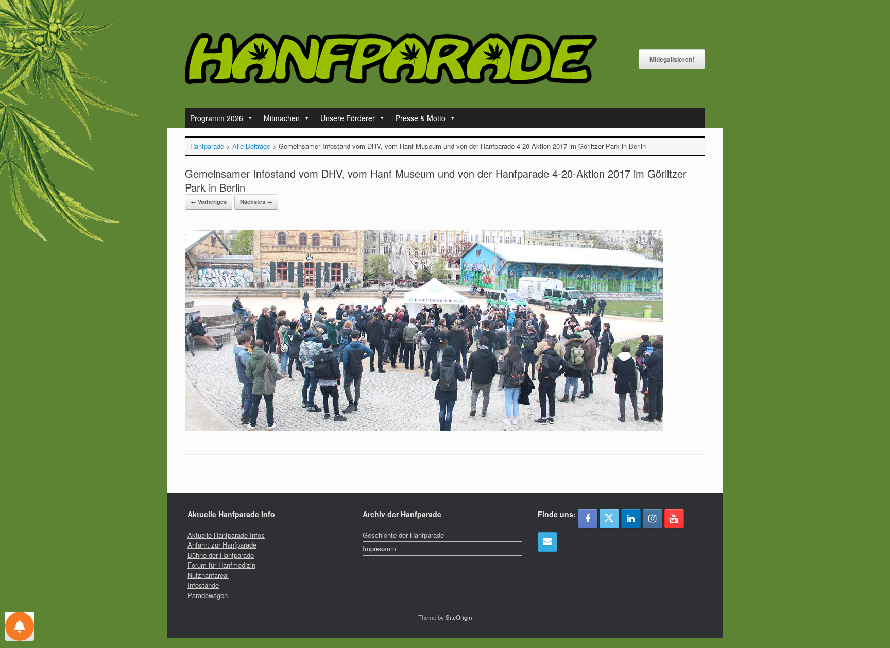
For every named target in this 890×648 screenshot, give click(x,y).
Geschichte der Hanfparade (403, 535)
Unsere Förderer (347, 118)
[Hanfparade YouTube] (674, 518)
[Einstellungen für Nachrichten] (19, 626)
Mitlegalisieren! (671, 59)
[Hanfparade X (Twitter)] (609, 518)
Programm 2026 (216, 118)
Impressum (379, 548)
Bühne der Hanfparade (220, 555)
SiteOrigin (459, 617)
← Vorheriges (209, 202)
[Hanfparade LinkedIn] (631, 518)
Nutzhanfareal (208, 575)
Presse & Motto (421, 118)
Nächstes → (256, 202)
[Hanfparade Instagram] (652, 518)
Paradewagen (207, 595)
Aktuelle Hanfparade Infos (226, 535)
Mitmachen (282, 118)
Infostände (203, 585)
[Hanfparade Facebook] (587, 518)
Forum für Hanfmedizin (221, 565)
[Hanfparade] (391, 58)
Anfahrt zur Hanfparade (221, 545)
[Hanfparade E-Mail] (547, 542)
